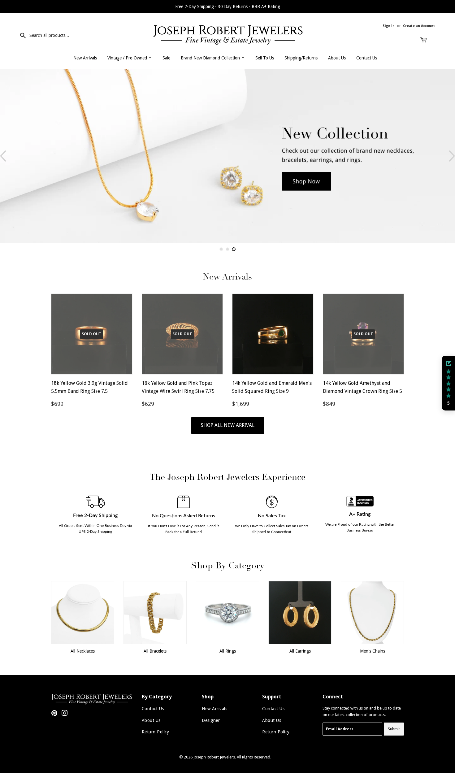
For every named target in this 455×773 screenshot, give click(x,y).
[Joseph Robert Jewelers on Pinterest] (54, 714)
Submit (394, 729)
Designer (211, 720)
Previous (3, 156)
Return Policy (155, 731)
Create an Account (419, 26)
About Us (337, 57)
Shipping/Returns (301, 57)
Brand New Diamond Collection (211, 57)
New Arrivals (85, 57)
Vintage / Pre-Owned (127, 57)
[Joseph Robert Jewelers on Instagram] (65, 714)
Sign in (389, 26)
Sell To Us (264, 57)
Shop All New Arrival (227, 425)
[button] (448, 383)
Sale (166, 57)
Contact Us (366, 57)
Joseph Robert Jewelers (214, 757)
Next (452, 156)
